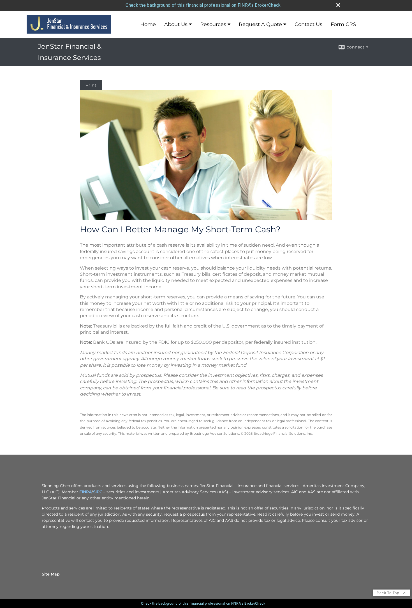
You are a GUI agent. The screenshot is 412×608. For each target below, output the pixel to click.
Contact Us (308, 24)
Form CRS (343, 24)
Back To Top (389, 593)
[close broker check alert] (338, 5)
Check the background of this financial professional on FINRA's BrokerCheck (203, 5)
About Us (176, 24)
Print (91, 85)
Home (148, 24)
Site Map (51, 574)
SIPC (97, 491)
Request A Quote (260, 24)
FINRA (85, 491)
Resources (213, 24)
